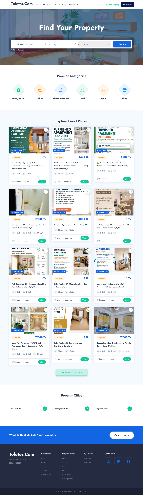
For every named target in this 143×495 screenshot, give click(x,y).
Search (122, 44)
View (42, 182)
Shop (64, 471)
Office (64, 463)
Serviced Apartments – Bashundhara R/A (71, 225)
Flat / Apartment (68, 479)
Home (43, 459)
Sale (31, 44)
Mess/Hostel (66, 475)
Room (64, 459)
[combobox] (58, 44)
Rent (22, 44)
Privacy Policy (46, 475)
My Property (87, 463)
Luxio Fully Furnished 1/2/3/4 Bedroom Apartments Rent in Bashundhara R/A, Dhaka (28, 346)
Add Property (114, 4)
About (43, 467)
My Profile (87, 459)
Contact (44, 471)
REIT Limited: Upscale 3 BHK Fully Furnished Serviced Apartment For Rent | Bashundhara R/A (28, 166)
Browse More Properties (71, 372)
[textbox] (58, 44)
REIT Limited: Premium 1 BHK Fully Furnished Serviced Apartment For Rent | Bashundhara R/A (71, 166)
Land (64, 467)
